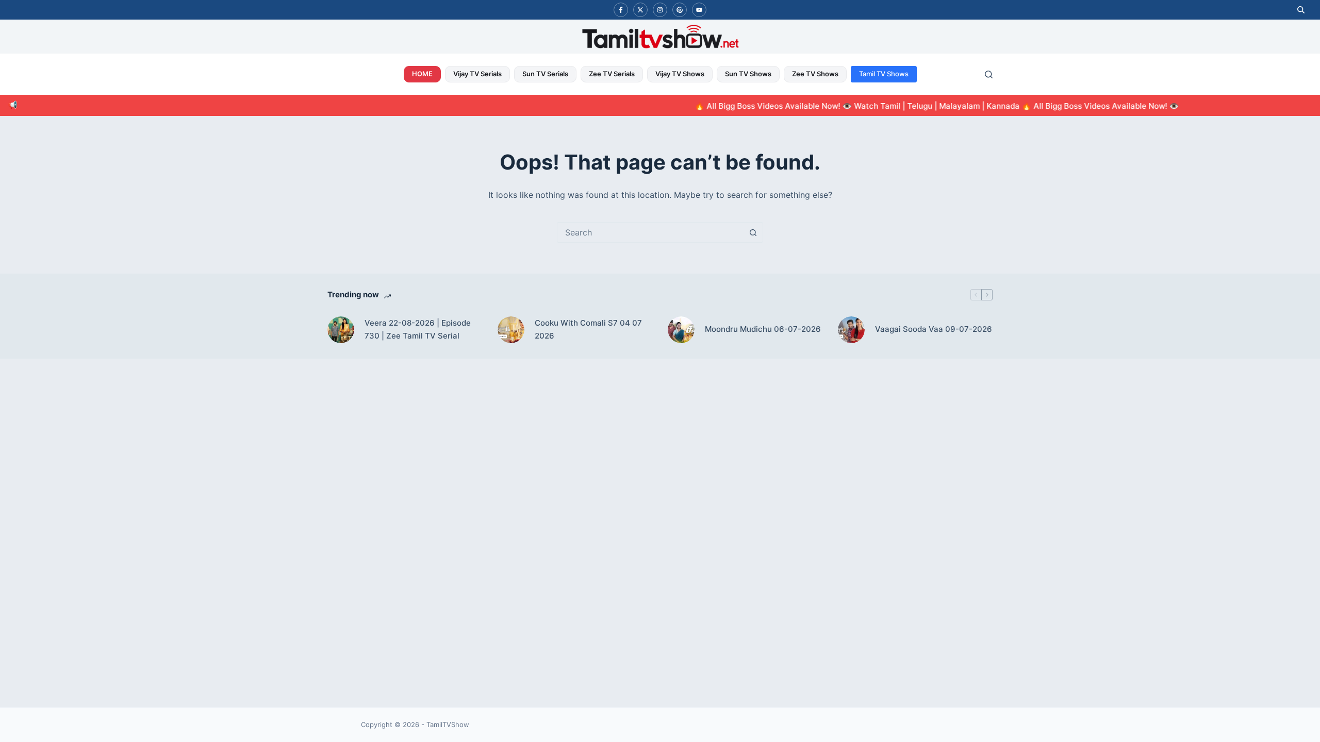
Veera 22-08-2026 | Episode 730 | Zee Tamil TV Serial (418, 329)
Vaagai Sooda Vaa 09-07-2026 (933, 329)
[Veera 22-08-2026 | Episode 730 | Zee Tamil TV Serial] (340, 329)
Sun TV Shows (748, 74)
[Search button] (753, 232)
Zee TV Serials (612, 74)
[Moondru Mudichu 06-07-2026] (681, 329)
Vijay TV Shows (679, 74)
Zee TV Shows (815, 74)
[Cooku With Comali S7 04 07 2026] (511, 329)
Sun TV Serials (545, 74)
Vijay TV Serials (477, 74)
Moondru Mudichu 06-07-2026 (763, 329)
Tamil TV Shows (884, 74)
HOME (422, 74)
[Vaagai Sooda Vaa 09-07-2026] (851, 329)
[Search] (989, 74)
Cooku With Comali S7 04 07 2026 (588, 329)
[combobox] (650, 232)
